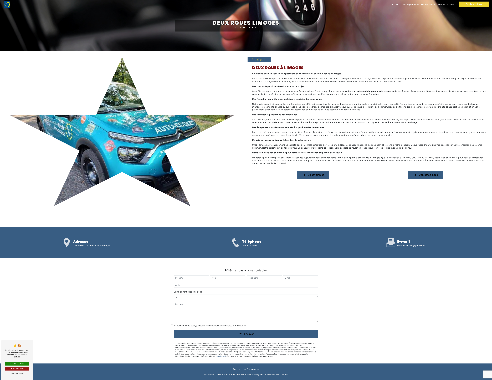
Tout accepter (18, 363)
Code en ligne (473, 4)
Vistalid (210, 374)
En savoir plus (316, 174)
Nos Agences (409, 4)
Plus (440, 4)
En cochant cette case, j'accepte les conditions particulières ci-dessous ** (210, 325)
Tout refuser (17, 369)
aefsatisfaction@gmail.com (411, 245)
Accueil (394, 4)
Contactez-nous (428, 174)
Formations (427, 4)
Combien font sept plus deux (188, 291)
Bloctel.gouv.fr (221, 356)
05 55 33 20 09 (249, 245)
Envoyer (249, 333)
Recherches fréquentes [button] (246, 369)
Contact (451, 4)
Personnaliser (17, 374)
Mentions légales (255, 374)
